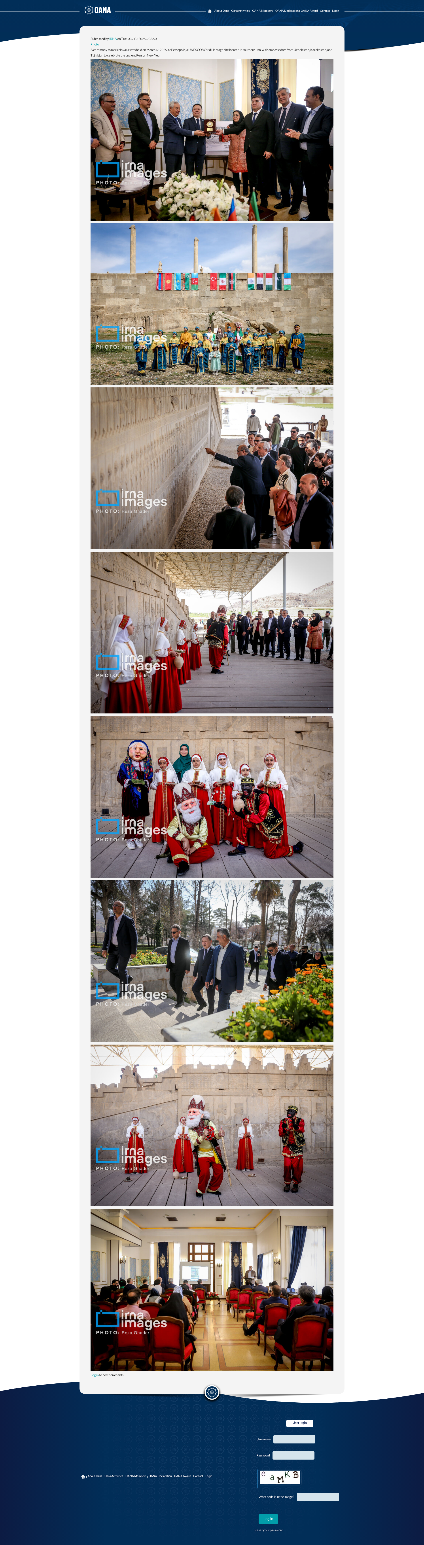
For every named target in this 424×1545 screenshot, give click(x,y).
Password (263, 1456)
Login (335, 11)
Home (209, 11)
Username (263, 1440)
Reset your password (269, 1531)
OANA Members (262, 11)
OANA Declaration (287, 11)
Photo (95, 45)
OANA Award (309, 11)
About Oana (221, 11)
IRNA (113, 39)
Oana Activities (240, 11)
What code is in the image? (276, 1497)
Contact (325, 11)
